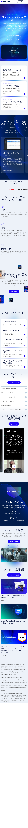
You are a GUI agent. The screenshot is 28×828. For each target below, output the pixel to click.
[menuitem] (14, 401)
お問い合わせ (14, 291)
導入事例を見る (14, 424)
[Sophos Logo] (5, 1)
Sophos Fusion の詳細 (14, 35)
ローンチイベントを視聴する (13, 39)
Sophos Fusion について (8, 170)
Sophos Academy (14, 541)
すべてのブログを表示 (14, 575)
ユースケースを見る (14, 382)
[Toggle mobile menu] (26, 2)
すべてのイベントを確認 (13, 545)
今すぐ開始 (21, 1)
